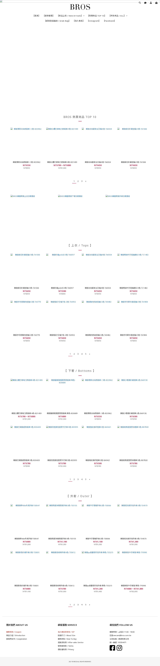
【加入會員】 (78, 21)
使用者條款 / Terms (65, 646)
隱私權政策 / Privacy (66, 649)
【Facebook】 (109, 21)
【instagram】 (93, 21)
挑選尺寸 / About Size (66, 635)
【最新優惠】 (48, 15)
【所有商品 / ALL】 (117, 15)
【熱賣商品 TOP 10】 (96, 15)
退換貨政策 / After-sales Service (70, 642)
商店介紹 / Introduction (15, 635)
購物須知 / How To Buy (67, 639)
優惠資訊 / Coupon (13, 632)
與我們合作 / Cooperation (16, 639)
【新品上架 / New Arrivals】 (70, 15)
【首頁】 (36, 15)
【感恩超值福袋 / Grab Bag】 (57, 21)
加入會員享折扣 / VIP (66, 632)
